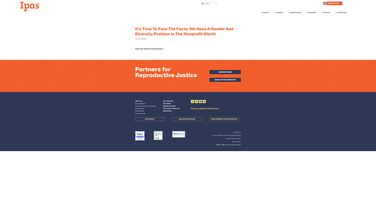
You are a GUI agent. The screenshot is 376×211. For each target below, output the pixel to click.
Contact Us (237, 132)
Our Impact (150, 119)
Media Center (139, 111)
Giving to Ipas (139, 109)
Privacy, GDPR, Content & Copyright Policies (226, 135)
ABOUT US (138, 101)
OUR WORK (167, 104)
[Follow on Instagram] (196, 101)
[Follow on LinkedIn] (192, 101)
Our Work (279, 12)
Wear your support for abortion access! (205, 108)
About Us (266, 12)
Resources (312, 12)
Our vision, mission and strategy (145, 106)
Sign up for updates (225, 80)
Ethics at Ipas (236, 142)
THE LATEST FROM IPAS (171, 109)
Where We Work (295, 12)
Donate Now (333, 3)
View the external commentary (149, 48)
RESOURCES (167, 111)
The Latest (326, 12)
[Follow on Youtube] (204, 101)
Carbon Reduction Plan (233, 138)
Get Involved (341, 12)
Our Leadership (140, 104)
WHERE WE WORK (169, 106)
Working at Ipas (140, 113)
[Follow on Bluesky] (200, 101)
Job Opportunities (187, 119)
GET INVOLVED (168, 101)
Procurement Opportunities (224, 119)
